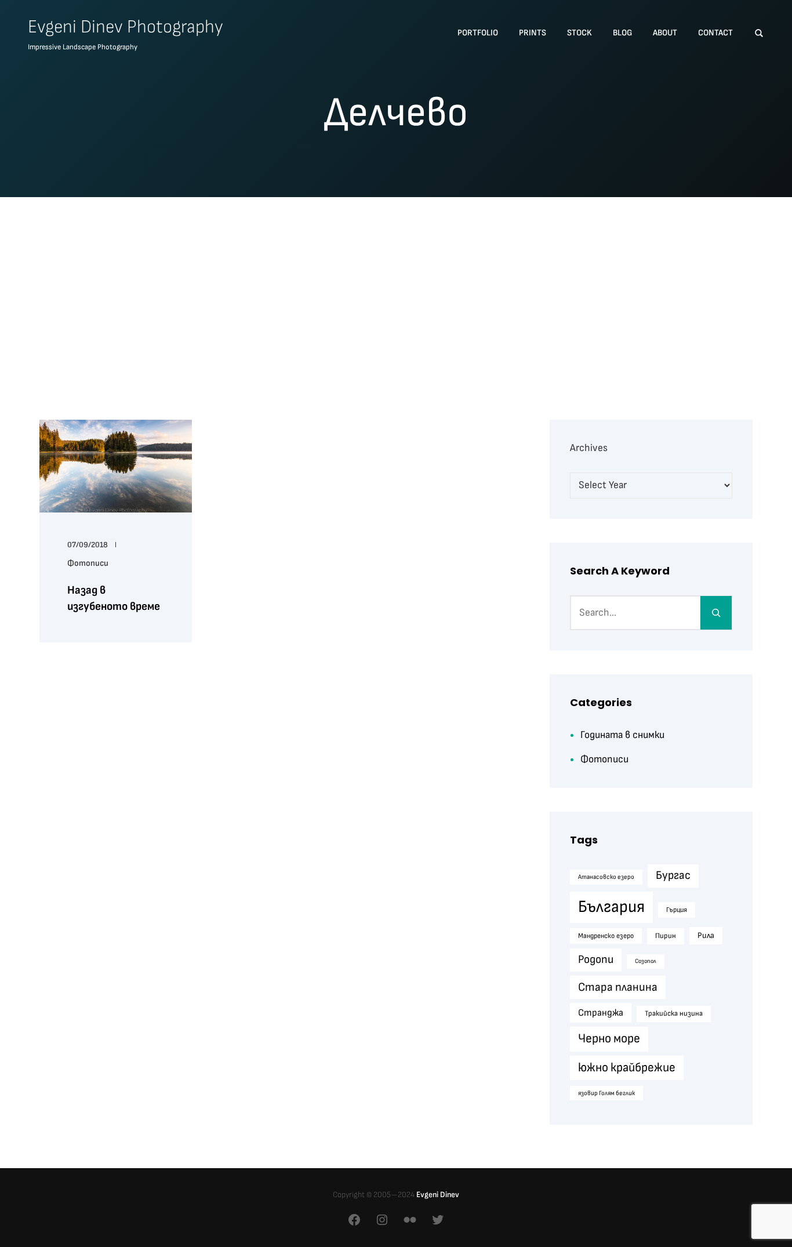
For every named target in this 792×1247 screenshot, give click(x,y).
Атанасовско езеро (606, 877)
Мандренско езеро (606, 936)
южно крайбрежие (626, 1067)
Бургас (673, 875)
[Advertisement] (396, 294)
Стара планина (617, 987)
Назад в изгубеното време (113, 598)
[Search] (716, 613)
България (611, 907)
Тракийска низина (674, 1013)
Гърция (676, 910)
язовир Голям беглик (606, 1093)
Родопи (595, 959)
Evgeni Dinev (437, 1194)
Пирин (665, 935)
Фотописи (87, 563)
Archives (589, 448)
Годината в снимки (622, 735)
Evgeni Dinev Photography (125, 27)
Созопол (645, 961)
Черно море (609, 1038)
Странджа (600, 1013)
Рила (705, 935)
